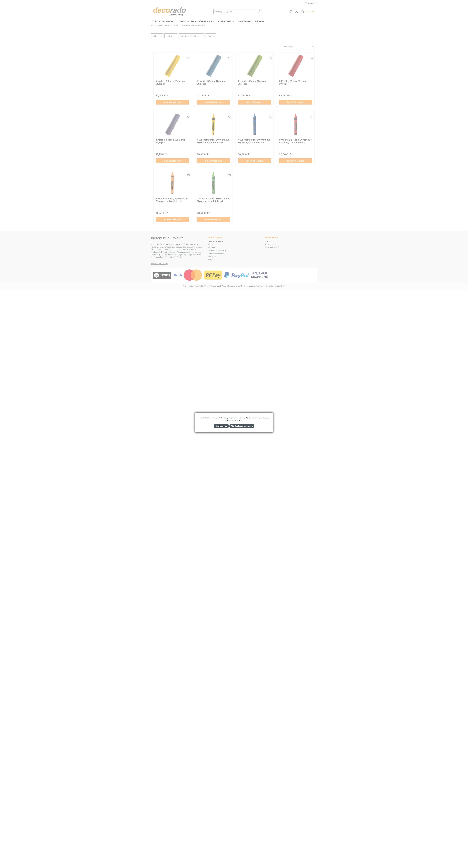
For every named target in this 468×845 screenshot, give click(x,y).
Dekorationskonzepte (217, 254)
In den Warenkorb (172, 102)
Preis (209, 36)
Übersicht (269, 241)
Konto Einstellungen (273, 247)
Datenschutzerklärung (217, 251)
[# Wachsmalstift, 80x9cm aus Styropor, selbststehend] (213, 124)
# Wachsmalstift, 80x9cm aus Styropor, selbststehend (213, 141)
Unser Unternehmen (216, 241)
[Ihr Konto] (296, 11)
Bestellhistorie (270, 244)
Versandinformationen (190, 36)
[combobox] (235, 11)
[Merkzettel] (291, 11)
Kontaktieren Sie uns (159, 264)
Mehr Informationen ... (234, 420)
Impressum (212, 257)
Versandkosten (228, 286)
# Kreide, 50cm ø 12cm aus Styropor (170, 82)
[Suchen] (259, 11)
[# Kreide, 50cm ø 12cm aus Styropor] (172, 66)
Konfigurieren (221, 426)
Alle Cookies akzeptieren (242, 426)
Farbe (155, 36)
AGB (209, 260)
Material (169, 36)
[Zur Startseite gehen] (169, 11)
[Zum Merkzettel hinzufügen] (188, 58)
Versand (211, 247)
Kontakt (211, 244)
